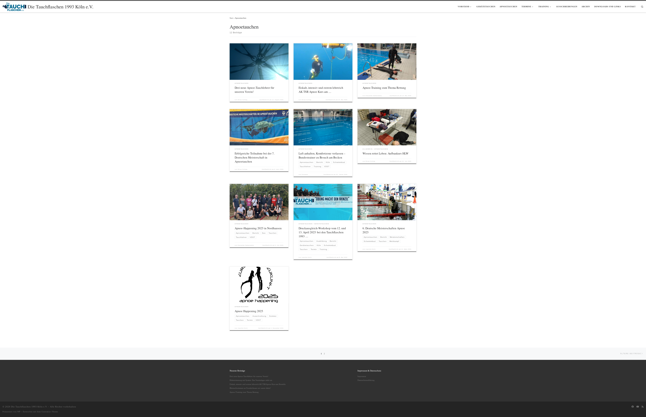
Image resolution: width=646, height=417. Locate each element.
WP (18, 412)
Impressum (361, 376)
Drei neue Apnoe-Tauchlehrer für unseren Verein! (249, 376)
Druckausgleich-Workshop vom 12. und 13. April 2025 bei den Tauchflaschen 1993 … (322, 232)
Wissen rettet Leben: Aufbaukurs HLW (385, 153)
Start (231, 18)
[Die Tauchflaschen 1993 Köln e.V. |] (14, 6)
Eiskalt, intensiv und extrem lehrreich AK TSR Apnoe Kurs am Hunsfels (257, 384)
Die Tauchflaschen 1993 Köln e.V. (29, 406)
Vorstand (305, 174)
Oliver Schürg (242, 100)
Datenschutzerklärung (365, 380)
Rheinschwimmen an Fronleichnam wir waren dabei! (250, 388)
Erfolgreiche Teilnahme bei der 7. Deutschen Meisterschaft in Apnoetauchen (254, 157)
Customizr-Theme (50, 412)
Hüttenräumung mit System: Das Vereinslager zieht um (251, 380)
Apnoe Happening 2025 (249, 311)
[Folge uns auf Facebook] (633, 406)
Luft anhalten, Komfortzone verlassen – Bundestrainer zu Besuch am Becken (322, 155)
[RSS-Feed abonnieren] (642, 406)
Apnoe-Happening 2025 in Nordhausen (259, 228)
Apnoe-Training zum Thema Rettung (384, 88)
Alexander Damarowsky (374, 95)
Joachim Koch (307, 257)
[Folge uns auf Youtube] (637, 406)
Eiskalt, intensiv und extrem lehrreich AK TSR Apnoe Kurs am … (321, 90)
